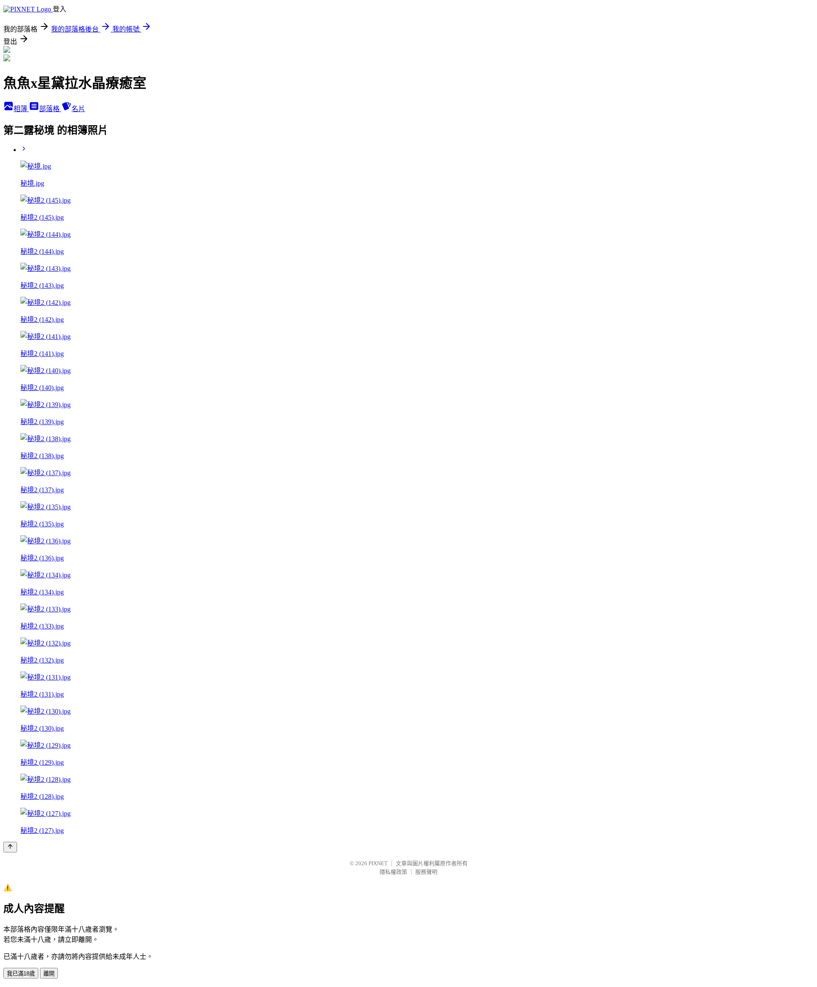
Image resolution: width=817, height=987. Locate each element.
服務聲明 (426, 872)
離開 (48, 973)
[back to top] (10, 847)
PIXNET (378, 863)
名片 (78, 108)
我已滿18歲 (21, 973)
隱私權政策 (393, 872)
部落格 (50, 108)
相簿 (21, 108)
